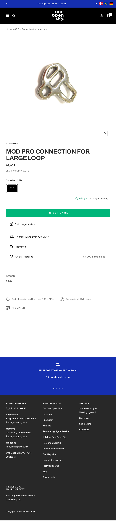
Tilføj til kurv (58, 213)
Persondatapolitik (52, 442)
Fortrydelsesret (51, 465)
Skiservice (84, 418)
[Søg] (13, 15)
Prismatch (48, 419)
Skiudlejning (85, 423)
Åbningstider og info (16, 422)
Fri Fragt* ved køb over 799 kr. (52, 3)
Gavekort (84, 429)
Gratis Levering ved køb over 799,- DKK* (33, 299)
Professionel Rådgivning (78, 299)
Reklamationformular (53, 448)
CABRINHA (12, 143)
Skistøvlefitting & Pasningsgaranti (88, 410)
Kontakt (47, 425)
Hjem (8, 29)
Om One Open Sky (52, 408)
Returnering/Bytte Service (56, 431)
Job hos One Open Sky (54, 437)
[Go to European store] (106, 3)
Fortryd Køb (49, 477)
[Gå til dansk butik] (101, 3)
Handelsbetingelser (53, 460)
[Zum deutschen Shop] (111, 3)
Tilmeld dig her (13, 499)
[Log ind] (101, 15)
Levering (47, 414)
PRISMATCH (18, 307)
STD (12, 188)
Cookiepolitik (49, 454)
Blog (45, 471)
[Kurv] (108, 15)
